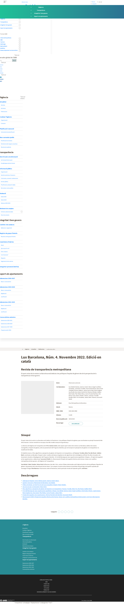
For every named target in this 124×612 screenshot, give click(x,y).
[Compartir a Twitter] (62, 512)
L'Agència (2, 19)
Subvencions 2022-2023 (28, 567)
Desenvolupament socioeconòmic (9, 50)
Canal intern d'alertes (28, 555)
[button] (62, 2)
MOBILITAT (46, 590)
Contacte (84, 602)
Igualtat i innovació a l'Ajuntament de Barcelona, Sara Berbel (39, 483)
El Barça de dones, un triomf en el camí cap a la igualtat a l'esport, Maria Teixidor (44, 485)
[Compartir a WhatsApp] (72, 512)
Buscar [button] (93, 1)
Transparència (4, 22)
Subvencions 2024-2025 (28, 565)
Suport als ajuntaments (6, 28)
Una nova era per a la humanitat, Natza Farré (35, 487)
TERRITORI (46, 584)
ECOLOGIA (46, 588)
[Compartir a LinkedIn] (65, 512)
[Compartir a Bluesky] (69, 512)
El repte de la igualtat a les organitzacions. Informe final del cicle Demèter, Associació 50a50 (47, 495)
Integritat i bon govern (6, 25)
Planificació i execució (28, 532)
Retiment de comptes (28, 546)
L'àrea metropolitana (5, 37)
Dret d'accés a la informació (29, 540)
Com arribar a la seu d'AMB (86, 600)
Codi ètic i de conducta (28, 551)
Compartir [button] (94, 3)
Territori (2, 42)
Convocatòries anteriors (28, 569)
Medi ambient (3, 46)
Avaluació (25, 544)
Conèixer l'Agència (27, 530)
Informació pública (27, 542)
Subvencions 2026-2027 (28, 563)
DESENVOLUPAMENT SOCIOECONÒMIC (46, 592)
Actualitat (25, 528)
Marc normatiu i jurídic (28, 534)
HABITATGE (46, 586)
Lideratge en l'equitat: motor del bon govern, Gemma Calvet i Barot (41, 481)
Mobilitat (2, 48)
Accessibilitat (85, 604)
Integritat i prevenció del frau (30, 557)
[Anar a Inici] (22, 349)
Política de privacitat (87, 608)
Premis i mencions (86, 611)
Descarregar (76, 423)
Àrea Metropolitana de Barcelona (7, 601)
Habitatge (3, 44)
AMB (1, 40)
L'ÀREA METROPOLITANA (46, 580)
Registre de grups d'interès (29, 553)
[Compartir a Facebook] (59, 512)
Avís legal (84, 606)
